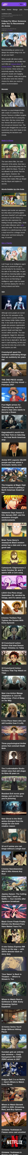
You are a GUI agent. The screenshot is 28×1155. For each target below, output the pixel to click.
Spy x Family (7, 243)
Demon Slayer (16, 64)
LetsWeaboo (5, 13)
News (3, 9)
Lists (20, 9)
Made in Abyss (7, 140)
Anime (9, 9)
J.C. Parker (10, 30)
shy (22, 225)
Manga (15, 9)
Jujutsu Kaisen (7, 66)
